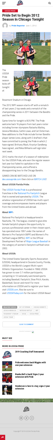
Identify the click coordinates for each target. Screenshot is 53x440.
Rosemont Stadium (11, 314)
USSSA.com (12, 289)
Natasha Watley (26, 310)
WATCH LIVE (40, 179)
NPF (11, 212)
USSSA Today (8, 317)
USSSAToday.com (15, 293)
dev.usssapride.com (11, 179)
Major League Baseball (37, 241)
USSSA (35, 196)
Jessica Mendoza (10, 310)
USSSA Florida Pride (16, 189)
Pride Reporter (18, 25)
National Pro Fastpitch (29, 193)
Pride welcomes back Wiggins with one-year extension (30, 363)
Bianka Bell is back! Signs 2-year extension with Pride (29, 375)
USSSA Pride (34, 314)
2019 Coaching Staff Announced (29, 351)
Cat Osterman (24, 307)
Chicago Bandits (40, 307)
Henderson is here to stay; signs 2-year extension (32, 387)
